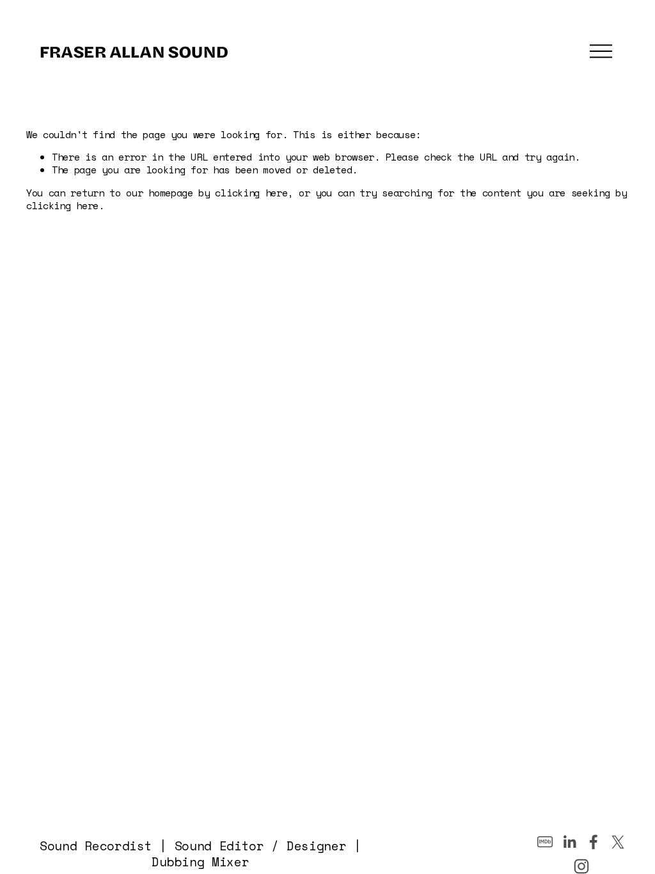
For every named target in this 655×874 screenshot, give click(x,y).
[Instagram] (581, 866)
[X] (618, 842)
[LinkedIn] (569, 842)
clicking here (251, 193)
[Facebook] (593, 842)
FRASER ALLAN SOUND (133, 51)
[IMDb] (545, 842)
